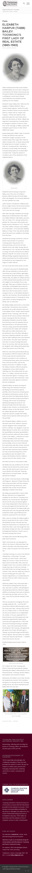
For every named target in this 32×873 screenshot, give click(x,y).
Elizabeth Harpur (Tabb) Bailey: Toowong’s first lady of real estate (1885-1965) (13, 35)
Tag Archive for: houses (10, 9)
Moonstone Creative (15, 868)
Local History (6, 48)
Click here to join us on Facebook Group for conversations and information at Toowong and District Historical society (15, 842)
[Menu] (27, 3)
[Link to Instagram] (28, 870)
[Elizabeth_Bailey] (16, 69)
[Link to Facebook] (25, 870)
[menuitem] (23, 3)
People (14, 48)
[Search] (23, 3)
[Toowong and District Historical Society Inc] (13, 3)
